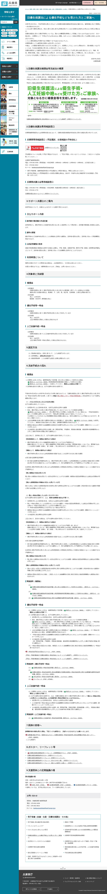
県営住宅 (4, 35)
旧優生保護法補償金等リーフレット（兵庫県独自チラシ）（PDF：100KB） (54, 753)
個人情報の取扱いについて (94, 878)
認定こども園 (12, 35)
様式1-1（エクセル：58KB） (75, 610)
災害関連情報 (87, 2)
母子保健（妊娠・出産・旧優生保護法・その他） (55, 9)
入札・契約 (12, 33)
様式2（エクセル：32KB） (38, 412)
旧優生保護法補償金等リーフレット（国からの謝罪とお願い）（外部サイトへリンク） (54, 763)
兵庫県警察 (12, 106)
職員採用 (4, 33)
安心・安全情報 (99, 2)
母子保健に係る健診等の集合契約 (38, 822)
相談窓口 (9, 58)
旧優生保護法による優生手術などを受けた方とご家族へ (45, 836)
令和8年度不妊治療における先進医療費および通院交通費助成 (81, 830)
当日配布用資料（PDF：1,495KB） (60, 785)
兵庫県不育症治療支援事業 (36, 847)
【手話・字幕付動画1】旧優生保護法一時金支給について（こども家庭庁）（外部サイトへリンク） (56, 655)
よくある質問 (11, 53)
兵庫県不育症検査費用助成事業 (75, 835)
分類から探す (7, 71)
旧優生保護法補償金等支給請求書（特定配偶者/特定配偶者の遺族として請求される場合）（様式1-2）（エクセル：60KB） (66, 594)
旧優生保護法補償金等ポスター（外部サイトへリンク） (45, 755)
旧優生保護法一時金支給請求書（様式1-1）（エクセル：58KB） (54, 667)
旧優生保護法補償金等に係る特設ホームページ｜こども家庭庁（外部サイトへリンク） (54, 119)
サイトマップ (90, 881)
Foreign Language (62, 2)
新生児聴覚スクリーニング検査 (38, 852)
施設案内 (9, 47)
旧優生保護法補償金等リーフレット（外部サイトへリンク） (46, 758)
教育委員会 (12, 100)
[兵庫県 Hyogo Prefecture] (10, 4)
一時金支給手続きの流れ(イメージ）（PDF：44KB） (44, 651)
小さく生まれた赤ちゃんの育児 (38, 829)
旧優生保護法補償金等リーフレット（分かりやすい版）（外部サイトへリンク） (52, 760)
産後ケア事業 (69, 822)
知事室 (11, 87)
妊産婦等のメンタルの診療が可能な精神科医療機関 (81, 826)
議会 (10, 93)
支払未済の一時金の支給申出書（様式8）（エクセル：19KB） (53, 676)
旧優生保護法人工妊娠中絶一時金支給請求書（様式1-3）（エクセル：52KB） (58, 718)
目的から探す (7, 66)
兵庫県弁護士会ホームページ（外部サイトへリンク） (42, 193)
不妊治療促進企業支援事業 (73, 852)
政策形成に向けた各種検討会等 (13, 132)
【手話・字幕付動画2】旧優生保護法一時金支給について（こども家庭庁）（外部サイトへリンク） (56, 659)
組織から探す (7, 77)
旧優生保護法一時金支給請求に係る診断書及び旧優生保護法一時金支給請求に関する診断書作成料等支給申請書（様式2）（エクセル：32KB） (66, 673)
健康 (41, 9)
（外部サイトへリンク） (52, 147)
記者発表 (10, 151)
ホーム (27, 9)
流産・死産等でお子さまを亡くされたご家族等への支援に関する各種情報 (45, 857)
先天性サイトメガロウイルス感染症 (39, 841)
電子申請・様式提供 (12, 30)
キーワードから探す (8, 16)
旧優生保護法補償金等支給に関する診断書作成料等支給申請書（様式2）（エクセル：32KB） (63, 598)
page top (63, 868)
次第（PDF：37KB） (38, 785)
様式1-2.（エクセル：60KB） (39, 384)
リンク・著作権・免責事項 (72, 878)
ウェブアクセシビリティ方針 (73, 881)
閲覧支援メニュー (76, 2)
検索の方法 (14, 19)
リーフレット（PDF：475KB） (44, 679)
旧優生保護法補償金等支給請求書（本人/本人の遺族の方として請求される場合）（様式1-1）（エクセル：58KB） (66, 588)
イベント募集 (11, 41)
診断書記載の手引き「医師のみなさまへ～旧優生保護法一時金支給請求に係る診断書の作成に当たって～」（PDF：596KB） (61, 736)
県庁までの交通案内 (31, 889)
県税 (3, 30)
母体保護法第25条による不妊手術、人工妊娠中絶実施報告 (82, 848)
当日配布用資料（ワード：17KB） (87, 785)
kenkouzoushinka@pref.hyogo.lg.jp (43, 167)
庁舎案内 (49, 889)
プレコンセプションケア (35, 826)
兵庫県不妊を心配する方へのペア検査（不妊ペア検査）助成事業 (81, 842)
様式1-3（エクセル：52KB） (75, 691)
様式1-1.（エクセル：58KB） (39, 382)
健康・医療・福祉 (34, 9)
